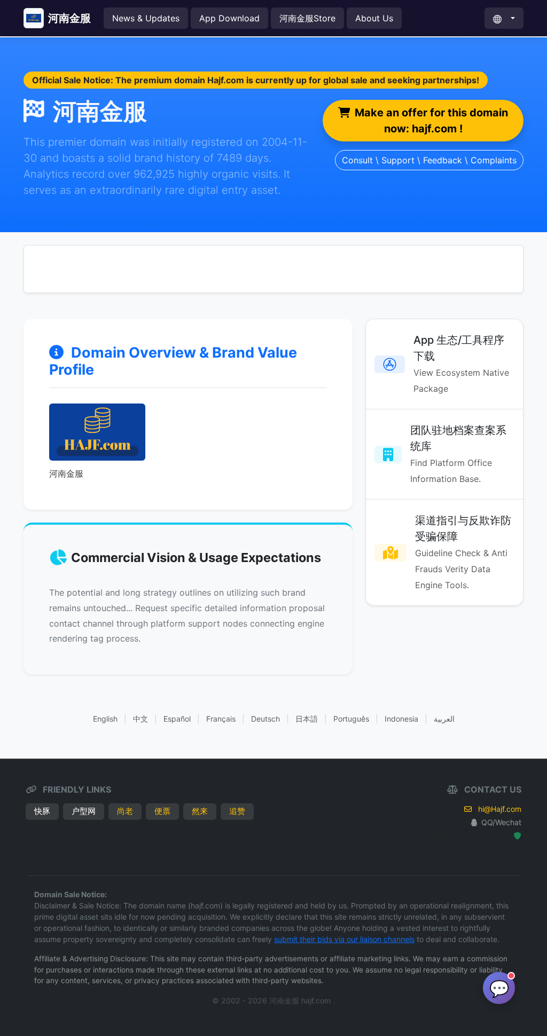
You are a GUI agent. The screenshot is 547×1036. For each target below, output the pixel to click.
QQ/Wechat (501, 822)
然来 (200, 811)
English (105, 718)
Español (177, 718)
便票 (162, 811)
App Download (229, 18)
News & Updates (145, 18)
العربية (444, 718)
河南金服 (69, 18)
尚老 (125, 811)
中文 (140, 718)
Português (351, 718)
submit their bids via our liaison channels (344, 939)
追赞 (237, 811)
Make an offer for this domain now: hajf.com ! (431, 120)
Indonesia (401, 718)
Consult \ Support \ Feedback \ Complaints (429, 160)
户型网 (84, 811)
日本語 (306, 718)
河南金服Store (307, 18)
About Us (374, 18)
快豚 (42, 811)
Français (221, 718)
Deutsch (265, 718)
